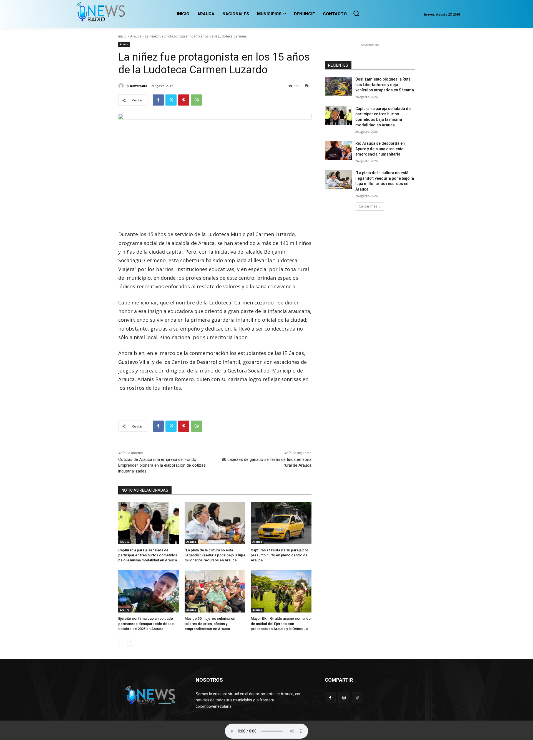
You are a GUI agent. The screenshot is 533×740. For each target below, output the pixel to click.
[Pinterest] (183, 100)
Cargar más (368, 206)
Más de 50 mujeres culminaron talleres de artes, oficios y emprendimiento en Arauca (210, 623)
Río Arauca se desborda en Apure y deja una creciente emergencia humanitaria (380, 148)
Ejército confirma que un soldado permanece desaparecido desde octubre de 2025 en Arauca (146, 623)
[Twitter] (171, 100)
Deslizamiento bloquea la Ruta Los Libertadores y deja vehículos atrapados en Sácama (384, 84)
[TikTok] (357, 697)
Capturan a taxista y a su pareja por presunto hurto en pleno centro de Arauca (279, 555)
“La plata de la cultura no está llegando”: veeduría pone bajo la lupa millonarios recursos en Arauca (215, 555)
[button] (356, 13)
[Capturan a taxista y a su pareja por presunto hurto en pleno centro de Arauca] (281, 523)
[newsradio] (121, 86)
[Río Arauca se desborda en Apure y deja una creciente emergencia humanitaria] (338, 150)
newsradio (138, 86)
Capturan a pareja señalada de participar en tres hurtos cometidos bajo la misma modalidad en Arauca (147, 555)
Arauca (135, 36)
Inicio (122, 36)
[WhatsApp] (196, 100)
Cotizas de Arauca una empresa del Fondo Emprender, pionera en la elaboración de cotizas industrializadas (162, 465)
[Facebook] (158, 100)
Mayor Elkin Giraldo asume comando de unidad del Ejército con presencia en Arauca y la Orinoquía (281, 623)
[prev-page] (121, 642)
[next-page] (130, 642)
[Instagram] (343, 697)
